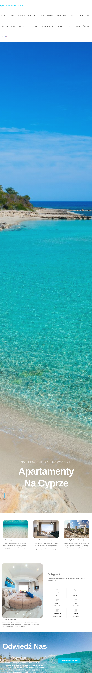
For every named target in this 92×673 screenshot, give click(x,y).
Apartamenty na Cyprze (11, 5)
